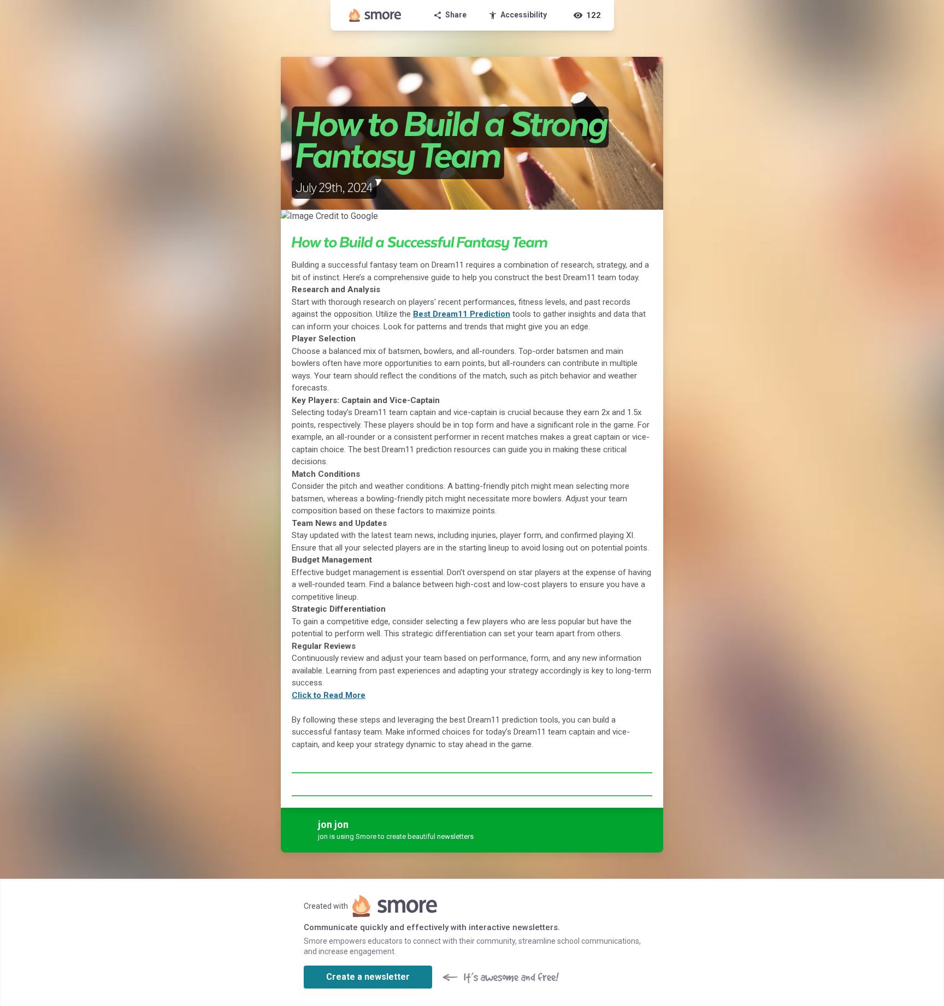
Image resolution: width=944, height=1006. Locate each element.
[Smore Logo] (375, 15)
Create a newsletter (368, 977)
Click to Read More (328, 695)
